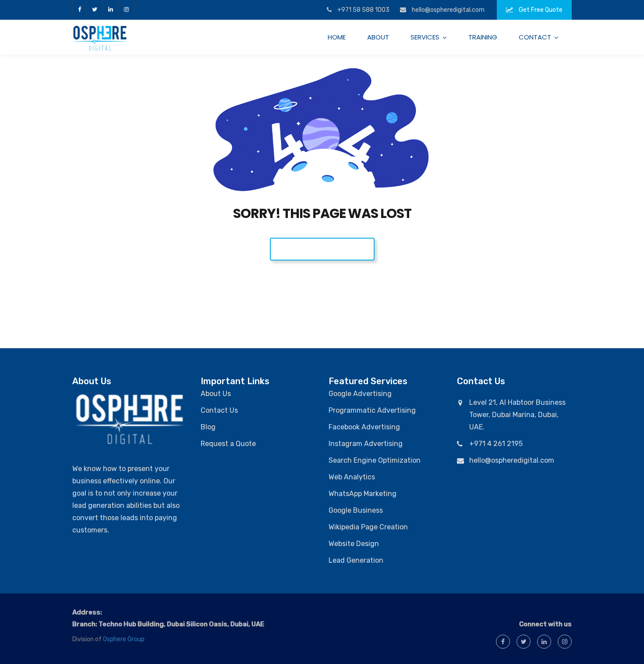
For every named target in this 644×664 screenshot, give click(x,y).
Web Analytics (352, 477)
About (378, 37)
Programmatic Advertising (372, 410)
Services (424, 37)
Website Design (354, 543)
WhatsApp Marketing (362, 493)
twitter (94, 9)
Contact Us (219, 410)
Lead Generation (356, 560)
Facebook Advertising (364, 427)
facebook (79, 9)
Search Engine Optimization (375, 460)
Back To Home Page (322, 248)
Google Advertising (360, 393)
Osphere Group (124, 639)
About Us (216, 393)
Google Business (356, 510)
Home (337, 37)
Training (482, 37)
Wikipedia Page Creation (368, 527)
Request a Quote (228, 443)
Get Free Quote (540, 10)
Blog (208, 427)
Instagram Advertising (366, 443)
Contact (535, 37)
